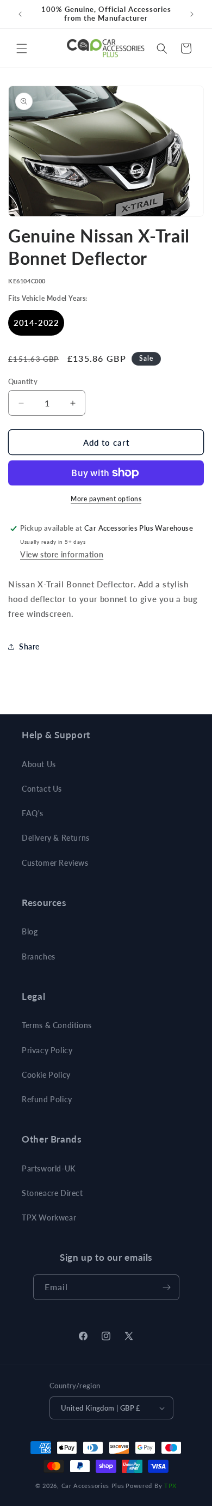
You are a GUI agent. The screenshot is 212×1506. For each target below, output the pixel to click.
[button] (22, 48)
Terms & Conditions (57, 1025)
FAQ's (32, 813)
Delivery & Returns (56, 837)
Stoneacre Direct (52, 1193)
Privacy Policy (47, 1050)
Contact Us (42, 788)
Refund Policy (47, 1099)
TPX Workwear (49, 1217)
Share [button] (29, 646)
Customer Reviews (55, 862)
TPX (170, 1485)
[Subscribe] (167, 1287)
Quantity (23, 381)
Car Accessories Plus (92, 1485)
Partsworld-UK (49, 1168)
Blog (30, 931)
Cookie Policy (46, 1074)
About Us (39, 764)
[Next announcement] (192, 14)
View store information (61, 554)
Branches (38, 956)
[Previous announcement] (20, 14)
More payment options (106, 499)
